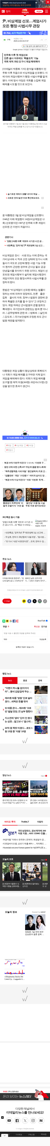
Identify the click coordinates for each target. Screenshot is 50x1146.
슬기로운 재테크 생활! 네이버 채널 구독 (25, 194)
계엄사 (9, 450)
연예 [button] (40, 680)
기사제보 (19, 1135)
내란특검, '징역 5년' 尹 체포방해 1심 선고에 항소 (26, 245)
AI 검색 (39, 11)
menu (46, 11)
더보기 (43, 776)
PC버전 (43, 1134)
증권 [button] (25, 680)
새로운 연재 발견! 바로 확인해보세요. (24, 198)
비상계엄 (19, 445)
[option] (25, 4)
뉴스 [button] (10, 680)
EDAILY (3, 11)
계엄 (8, 445)
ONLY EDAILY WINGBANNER (25, 11)
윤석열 (30, 445)
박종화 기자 (18, 39)
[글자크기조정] (41, 40)
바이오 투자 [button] (10, 822)
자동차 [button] (40, 822)
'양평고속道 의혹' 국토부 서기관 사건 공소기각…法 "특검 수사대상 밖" (26, 241)
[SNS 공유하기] (45, 40)
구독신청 (31, 1135)
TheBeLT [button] (25, 822)
